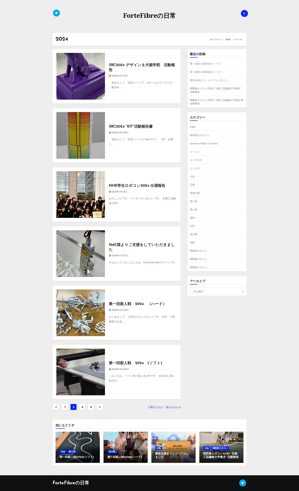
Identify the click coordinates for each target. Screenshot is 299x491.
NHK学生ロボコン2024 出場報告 (137, 186)
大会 (192, 176)
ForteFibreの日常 (149, 15)
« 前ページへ (155, 406)
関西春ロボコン (198, 267)
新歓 (192, 217)
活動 (192, 242)
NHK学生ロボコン (200, 135)
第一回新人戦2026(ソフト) (205, 63)
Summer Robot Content (204, 143)
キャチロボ (196, 160)
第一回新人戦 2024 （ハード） (137, 304)
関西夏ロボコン (198, 259)
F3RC (193, 127)
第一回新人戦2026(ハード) (205, 71)
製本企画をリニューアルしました (209, 80)
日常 (192, 226)
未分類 (193, 234)
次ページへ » (173, 406)
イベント (195, 151)
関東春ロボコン (198, 250)
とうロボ (195, 168)
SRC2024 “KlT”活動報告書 (131, 127)
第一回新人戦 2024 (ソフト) (135, 363)
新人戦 (193, 201)
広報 (192, 184)
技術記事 (195, 193)
